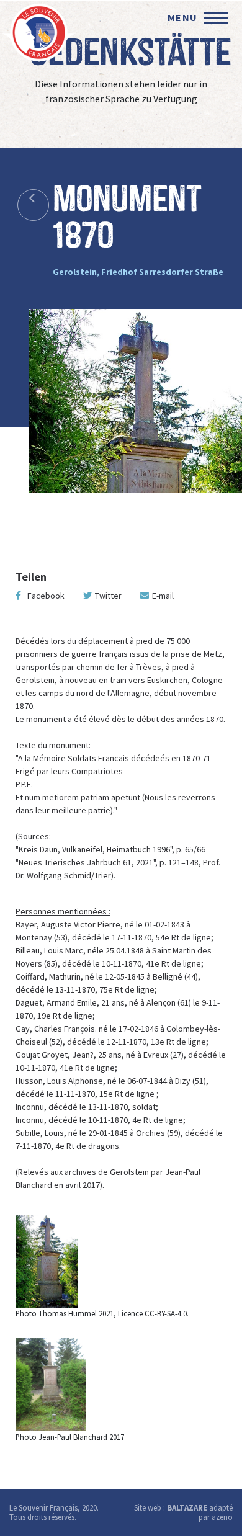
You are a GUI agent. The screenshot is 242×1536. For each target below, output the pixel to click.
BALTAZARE (187, 1508)
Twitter (108, 595)
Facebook (46, 595)
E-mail (163, 595)
